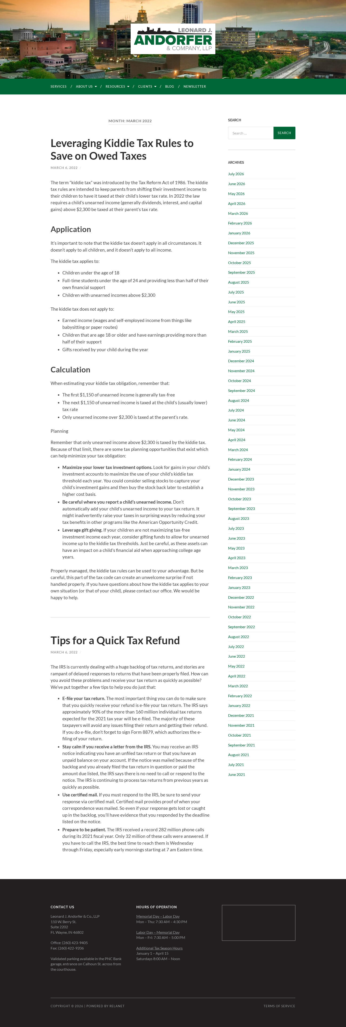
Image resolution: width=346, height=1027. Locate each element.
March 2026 (238, 213)
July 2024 (236, 410)
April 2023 (236, 557)
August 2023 (238, 518)
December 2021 (241, 715)
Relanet (117, 1006)
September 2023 (241, 508)
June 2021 (236, 774)
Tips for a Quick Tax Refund (115, 640)
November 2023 (241, 489)
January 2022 (239, 705)
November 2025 (241, 252)
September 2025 (241, 272)
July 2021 (236, 764)
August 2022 (238, 636)
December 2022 (241, 597)
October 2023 (239, 499)
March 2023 (238, 567)
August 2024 (238, 400)
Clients (145, 86)
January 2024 (239, 469)
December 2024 (241, 361)
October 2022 (239, 617)
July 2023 (236, 528)
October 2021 (239, 735)
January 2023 (239, 587)
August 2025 (238, 282)
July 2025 (236, 292)
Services (59, 86)
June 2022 (236, 656)
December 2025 (241, 242)
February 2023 (240, 577)
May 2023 (236, 548)
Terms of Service (279, 1006)
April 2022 (236, 676)
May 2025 (236, 311)
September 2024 (241, 390)
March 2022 (238, 686)
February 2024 (240, 459)
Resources (115, 86)
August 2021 (238, 754)
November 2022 (241, 607)
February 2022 (240, 695)
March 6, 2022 (64, 168)
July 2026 (236, 173)
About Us (84, 86)
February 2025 (240, 341)
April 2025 (236, 321)
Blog (169, 86)
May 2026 (236, 193)
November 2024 (241, 370)
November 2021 (241, 725)
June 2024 (236, 420)
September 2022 (241, 626)
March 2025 (238, 331)
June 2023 (236, 538)
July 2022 (236, 646)
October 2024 (239, 380)
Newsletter (195, 86)
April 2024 (236, 439)
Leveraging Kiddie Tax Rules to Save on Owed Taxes (122, 149)
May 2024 (236, 430)
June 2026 (236, 183)
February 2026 (240, 223)
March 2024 (238, 449)
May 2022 (236, 666)
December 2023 (241, 479)
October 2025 (239, 262)
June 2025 (236, 302)
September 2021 (241, 745)
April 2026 (236, 203)
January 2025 (239, 351)
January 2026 (239, 233)
